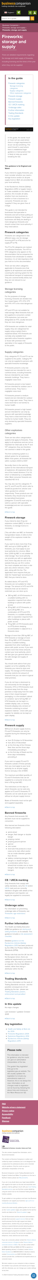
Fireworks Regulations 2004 (18, 1034)
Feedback (6, 1118)
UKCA (7, 888)
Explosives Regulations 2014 (18, 1036)
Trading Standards (15, 113)
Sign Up (35, 13)
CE (26, 886)
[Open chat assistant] (33, 1275)
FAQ (4, 1104)
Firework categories (16, 83)
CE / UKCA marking (16, 104)
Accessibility (7, 1114)
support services (20, 1219)
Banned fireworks (15, 102)
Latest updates (11, 1210)
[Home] (16, 3)
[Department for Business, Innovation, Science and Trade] (16, 1147)
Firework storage (15, 96)
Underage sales (14, 107)
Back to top (10, 512)
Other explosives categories (20, 93)
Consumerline (11, 1254)
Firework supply (14, 99)
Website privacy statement (13, 1107)
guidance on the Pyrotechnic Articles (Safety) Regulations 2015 (15, 943)
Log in (30, 13)
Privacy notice (8, 1111)
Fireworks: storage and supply (13, 28)
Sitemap (5, 1121)
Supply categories (16, 91)
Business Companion (10, 25)
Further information (16, 110)
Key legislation (14, 119)
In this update (14, 116)
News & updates (22, 1212)
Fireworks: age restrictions (15, 913)
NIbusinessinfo (23, 1178)
